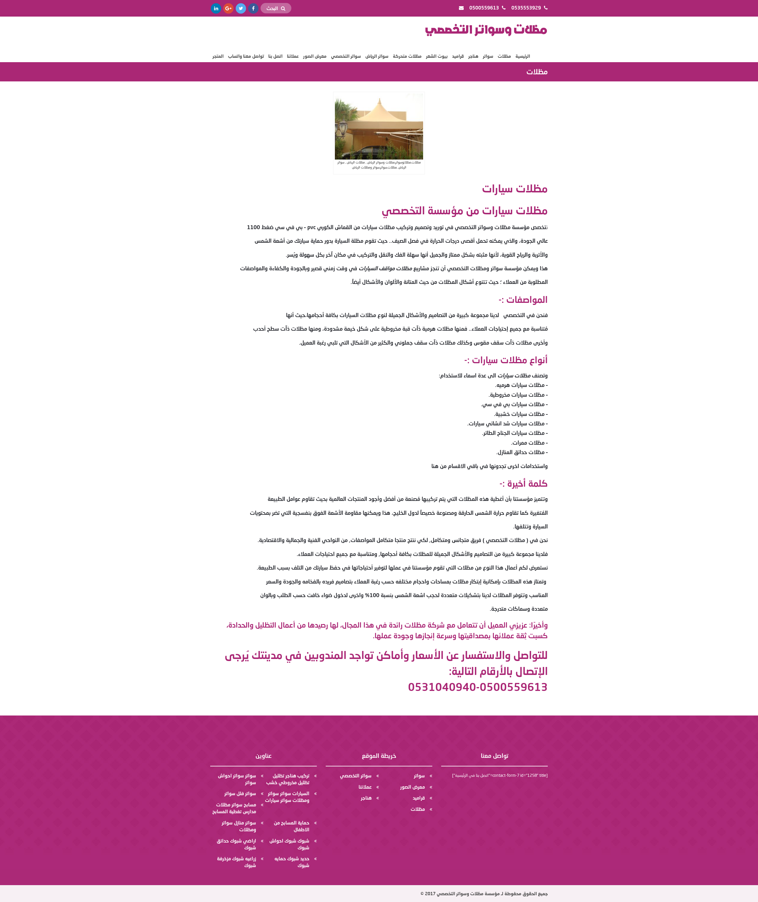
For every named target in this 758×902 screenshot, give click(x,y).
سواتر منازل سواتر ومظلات (239, 826)
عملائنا (293, 56)
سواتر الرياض (376, 56)
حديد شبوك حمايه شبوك (291, 862)
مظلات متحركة (407, 56)
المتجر (218, 56)
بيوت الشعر (437, 56)
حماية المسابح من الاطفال (291, 826)
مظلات (504, 56)
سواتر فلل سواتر (240, 793)
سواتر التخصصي (346, 56)
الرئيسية (522, 56)
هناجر (473, 56)
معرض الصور (315, 56)
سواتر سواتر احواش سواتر (237, 779)
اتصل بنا (275, 56)
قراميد (458, 56)
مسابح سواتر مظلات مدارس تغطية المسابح (234, 808)
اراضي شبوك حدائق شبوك (236, 844)
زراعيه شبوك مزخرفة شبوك (236, 862)
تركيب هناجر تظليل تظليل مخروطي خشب (287, 779)
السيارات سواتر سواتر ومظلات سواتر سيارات (287, 796)
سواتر (488, 56)
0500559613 (484, 7)
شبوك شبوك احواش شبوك (289, 844)
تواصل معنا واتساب (246, 56)
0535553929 (526, 7)
